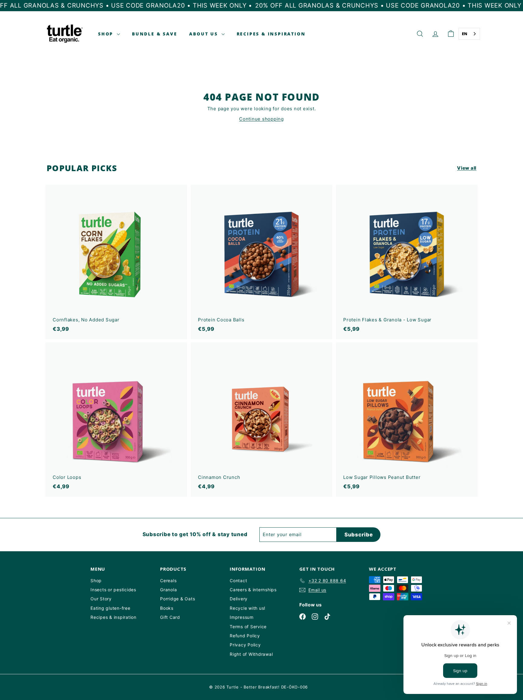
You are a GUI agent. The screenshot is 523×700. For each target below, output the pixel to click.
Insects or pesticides (113, 589)
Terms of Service (248, 626)
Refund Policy (245, 635)
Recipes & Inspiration (271, 34)
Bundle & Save (154, 34)
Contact (238, 580)
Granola (168, 589)
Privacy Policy (245, 644)
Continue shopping (261, 119)
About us (204, 34)
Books (166, 608)
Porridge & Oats (177, 598)
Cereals (168, 580)
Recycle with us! (247, 608)
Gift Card (170, 617)
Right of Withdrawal (251, 654)
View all (466, 168)
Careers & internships (253, 589)
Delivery (239, 598)
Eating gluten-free (110, 608)
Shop (106, 34)
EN (465, 33)
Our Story (101, 598)
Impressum (242, 617)
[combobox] (469, 34)
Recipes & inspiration (113, 617)
